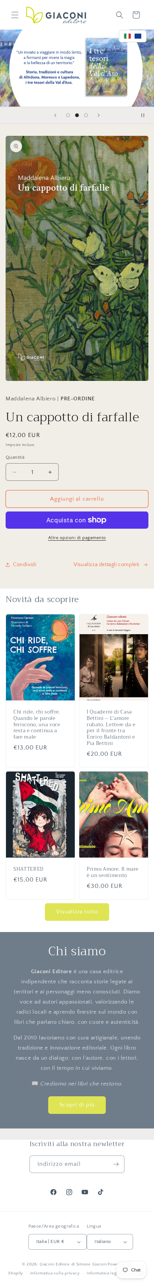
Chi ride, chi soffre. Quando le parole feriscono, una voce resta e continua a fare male (37, 724)
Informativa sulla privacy (55, 1273)
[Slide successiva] (98, 115)
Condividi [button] (24, 565)
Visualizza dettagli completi (106, 565)
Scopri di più (77, 1105)
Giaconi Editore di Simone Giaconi (73, 1264)
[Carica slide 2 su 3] (77, 115)
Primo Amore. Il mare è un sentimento (112, 872)
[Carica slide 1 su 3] (68, 115)
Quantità (15, 457)
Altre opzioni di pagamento (77, 537)
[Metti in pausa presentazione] (146, 115)
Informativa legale (105, 1273)
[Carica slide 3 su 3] (85, 115)
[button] (15, 15)
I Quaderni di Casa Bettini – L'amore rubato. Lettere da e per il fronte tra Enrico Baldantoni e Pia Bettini (111, 728)
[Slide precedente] (55, 115)
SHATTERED (28, 869)
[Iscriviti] (116, 1164)
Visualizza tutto (77, 911)
